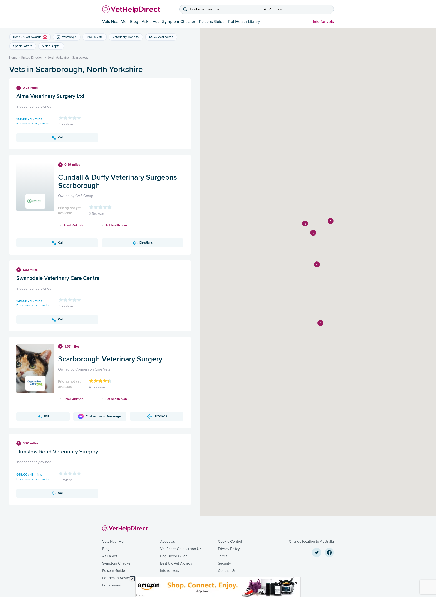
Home (13, 58)
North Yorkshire (58, 58)
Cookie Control (230, 541)
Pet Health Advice (116, 578)
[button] (331, 221)
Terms (222, 556)
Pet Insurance (113, 585)
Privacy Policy (229, 549)
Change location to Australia (311, 541)
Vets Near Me (114, 21)
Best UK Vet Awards (176, 563)
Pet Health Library (244, 21)
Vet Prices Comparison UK (181, 549)
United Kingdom (32, 58)
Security (224, 563)
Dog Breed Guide (174, 556)
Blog (134, 21)
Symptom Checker (178, 21)
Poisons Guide (212, 21)
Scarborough (81, 58)
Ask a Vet (150, 21)
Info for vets (323, 21)
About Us (167, 541)
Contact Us (226, 570)
